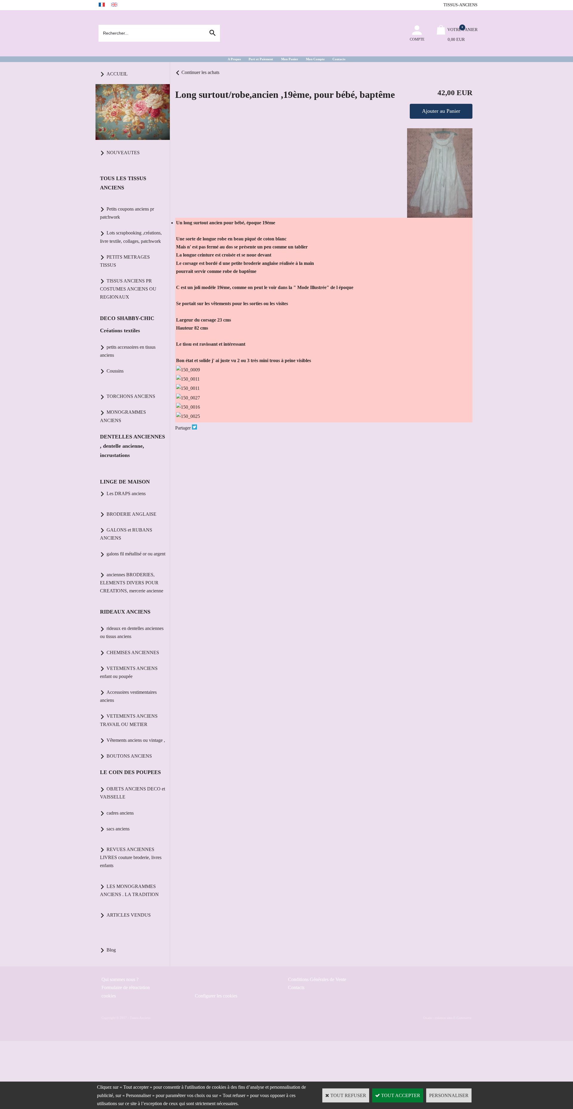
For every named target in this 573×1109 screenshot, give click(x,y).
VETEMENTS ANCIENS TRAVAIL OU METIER (129, 720)
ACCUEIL (117, 73)
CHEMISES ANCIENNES (133, 652)
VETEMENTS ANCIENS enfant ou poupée (129, 672)
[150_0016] (188, 407)
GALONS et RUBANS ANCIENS (126, 533)
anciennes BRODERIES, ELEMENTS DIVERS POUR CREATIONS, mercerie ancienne (131, 582)
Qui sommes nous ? (119, 979)
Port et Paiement (261, 59)
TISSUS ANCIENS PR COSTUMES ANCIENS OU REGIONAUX (128, 288)
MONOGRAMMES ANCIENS (123, 416)
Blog (111, 949)
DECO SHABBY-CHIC (127, 318)
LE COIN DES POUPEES (130, 772)
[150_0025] (188, 416)
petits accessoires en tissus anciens (127, 351)
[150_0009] (188, 369)
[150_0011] (188, 378)
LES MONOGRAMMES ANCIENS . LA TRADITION (129, 890)
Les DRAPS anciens (126, 493)
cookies (108, 995)
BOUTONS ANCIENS (129, 756)
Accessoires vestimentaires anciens (128, 696)
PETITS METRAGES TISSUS (125, 261)
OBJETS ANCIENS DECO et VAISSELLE (132, 792)
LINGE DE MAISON (125, 482)
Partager (183, 427)
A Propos (234, 59)
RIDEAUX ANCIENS (125, 612)
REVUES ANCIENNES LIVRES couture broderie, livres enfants (130, 857)
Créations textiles (120, 330)
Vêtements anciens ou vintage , (136, 740)
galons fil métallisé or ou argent (136, 553)
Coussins (115, 370)
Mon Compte (315, 59)
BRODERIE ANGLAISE (131, 514)
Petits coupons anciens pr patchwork (127, 213)
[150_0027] (188, 397)
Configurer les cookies (216, 995)
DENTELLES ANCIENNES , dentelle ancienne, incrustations (132, 446)
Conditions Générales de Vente (317, 979)
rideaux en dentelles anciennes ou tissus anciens (132, 632)
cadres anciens (120, 812)
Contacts (338, 59)
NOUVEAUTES (123, 152)
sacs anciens (118, 828)
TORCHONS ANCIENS (131, 396)
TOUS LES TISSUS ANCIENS (123, 183)
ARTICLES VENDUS (129, 915)
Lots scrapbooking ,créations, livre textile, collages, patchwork (131, 236)
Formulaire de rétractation (125, 987)
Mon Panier (289, 59)
